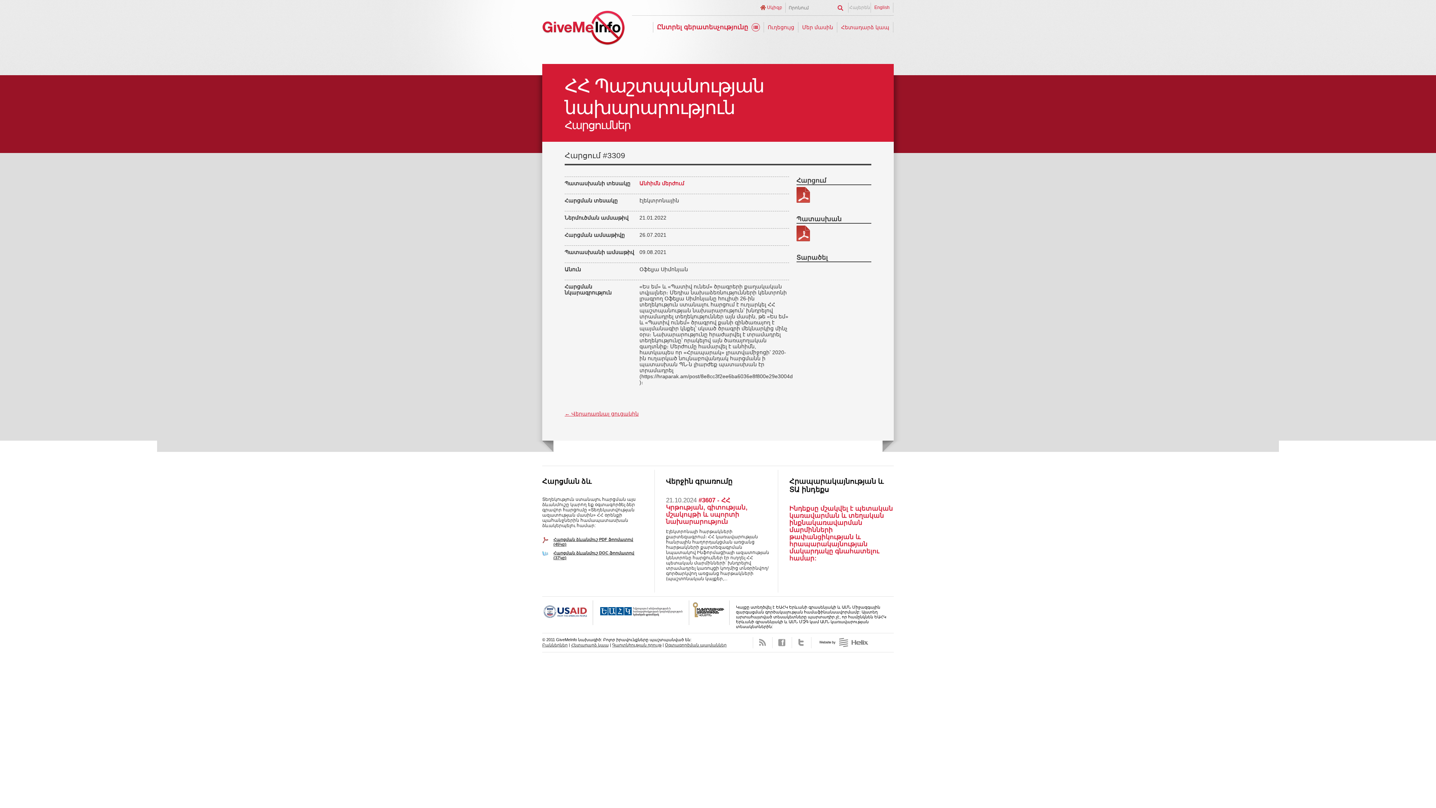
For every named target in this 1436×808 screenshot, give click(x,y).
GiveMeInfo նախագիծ (583, 29)
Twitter (801, 642)
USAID (567, 612)
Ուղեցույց (781, 27)
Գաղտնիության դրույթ (637, 645)
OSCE (641, 612)
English (882, 7)
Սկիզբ (774, 7)
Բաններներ (555, 645)
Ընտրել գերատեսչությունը (702, 27)
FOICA (709, 612)
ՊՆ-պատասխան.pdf (803, 233)
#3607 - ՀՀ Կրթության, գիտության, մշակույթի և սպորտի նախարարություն (707, 511)
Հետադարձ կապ (865, 27)
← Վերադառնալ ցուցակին (602, 414)
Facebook (782, 642)
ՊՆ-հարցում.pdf (803, 195)
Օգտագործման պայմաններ (696, 645)
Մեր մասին (817, 27)
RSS (762, 642)
